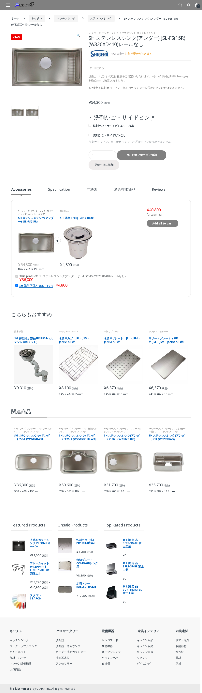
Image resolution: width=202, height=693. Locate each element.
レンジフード (110, 640)
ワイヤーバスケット (68, 331)
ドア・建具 (182, 640)
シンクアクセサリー (158, 331)
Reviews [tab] (158, 189)
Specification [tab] (59, 189)
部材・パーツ (18, 658)
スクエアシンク (127, 33)
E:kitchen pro (22, 688)
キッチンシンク (66, 18)
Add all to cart (162, 223)
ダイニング (144, 663)
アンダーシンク (110, 33)
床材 (178, 663)
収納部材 (181, 646)
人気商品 (15, 669)
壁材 (178, 658)
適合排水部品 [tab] (124, 189)
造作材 (180, 652)
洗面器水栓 (62, 658)
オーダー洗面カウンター (71, 652)
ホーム (15, 18)
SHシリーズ (95, 33)
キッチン (36, 18)
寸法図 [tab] (92, 189)
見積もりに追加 (104, 165)
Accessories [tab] (21, 189)
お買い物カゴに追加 (144, 155)
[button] (78, 36)
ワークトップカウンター (25, 646)
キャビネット (18, 652)
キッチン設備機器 (21, 663)
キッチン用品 (145, 640)
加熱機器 (107, 646)
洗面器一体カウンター (69, 646)
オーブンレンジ (111, 652)
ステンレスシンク (101, 18)
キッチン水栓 (110, 658)
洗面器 (60, 640)
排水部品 (64, 210)
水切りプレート (111, 331)
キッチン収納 (145, 646)
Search (180, 5)
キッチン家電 (145, 652)
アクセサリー (64, 663)
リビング (142, 658)
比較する (99, 68)
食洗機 (106, 663)
